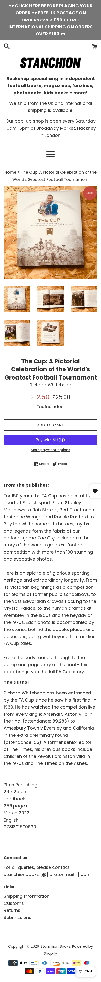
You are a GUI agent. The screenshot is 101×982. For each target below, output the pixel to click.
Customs (14, 903)
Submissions (17, 917)
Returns (12, 910)
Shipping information (27, 896)
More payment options (50, 450)
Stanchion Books (55, 946)
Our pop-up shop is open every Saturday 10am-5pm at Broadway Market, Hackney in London (50, 128)
